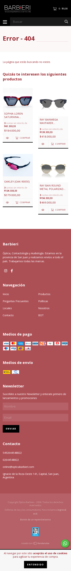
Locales (7, 308)
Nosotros (44, 308)
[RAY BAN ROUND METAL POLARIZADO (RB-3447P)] (43, 210)
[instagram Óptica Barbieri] (6, 271)
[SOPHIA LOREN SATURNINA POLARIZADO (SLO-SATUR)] (8, 138)
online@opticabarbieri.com (18, 467)
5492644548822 (12, 452)
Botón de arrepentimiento (35, 519)
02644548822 (11, 459)
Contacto (8, 315)
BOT (41, 315)
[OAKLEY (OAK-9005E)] (8, 202)
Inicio (6, 294)
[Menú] (5, 21)
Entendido (35, 564)
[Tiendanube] (35, 544)
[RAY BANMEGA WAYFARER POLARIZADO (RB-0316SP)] (43, 144)
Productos (44, 294)
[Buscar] (66, 21)
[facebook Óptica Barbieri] (11, 271)
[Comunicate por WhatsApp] (65, 543)
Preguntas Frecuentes (16, 301)
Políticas (43, 301)
